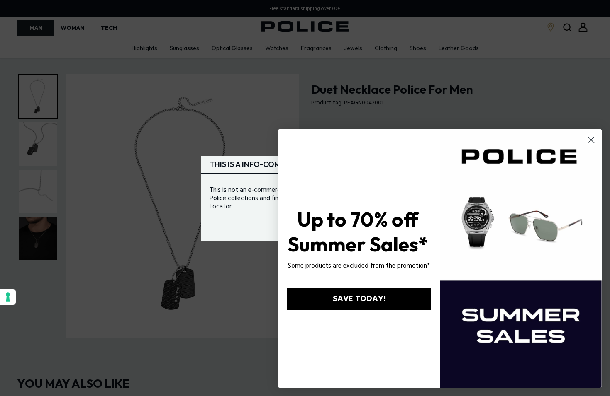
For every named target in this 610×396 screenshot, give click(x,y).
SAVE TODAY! (359, 299)
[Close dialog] (591, 140)
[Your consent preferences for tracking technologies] (8, 297)
